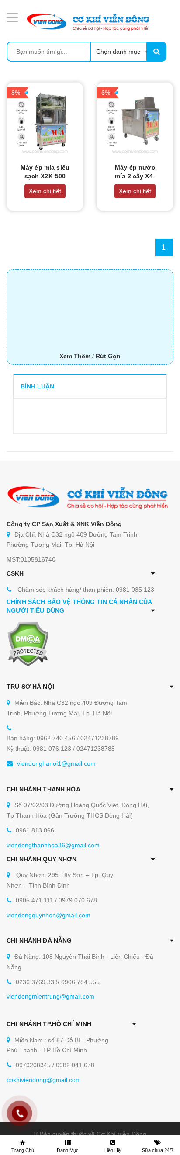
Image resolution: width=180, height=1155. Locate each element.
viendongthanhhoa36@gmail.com (53, 845)
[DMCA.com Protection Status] (28, 643)
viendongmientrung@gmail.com (50, 996)
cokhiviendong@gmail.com (44, 1079)
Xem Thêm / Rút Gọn (90, 356)
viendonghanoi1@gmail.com (56, 763)
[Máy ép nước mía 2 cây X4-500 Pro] (135, 121)
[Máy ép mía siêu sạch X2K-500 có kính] (45, 121)
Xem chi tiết (45, 190)
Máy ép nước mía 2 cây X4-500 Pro (135, 176)
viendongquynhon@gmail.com (48, 915)
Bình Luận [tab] (37, 386)
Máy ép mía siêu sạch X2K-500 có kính (45, 176)
